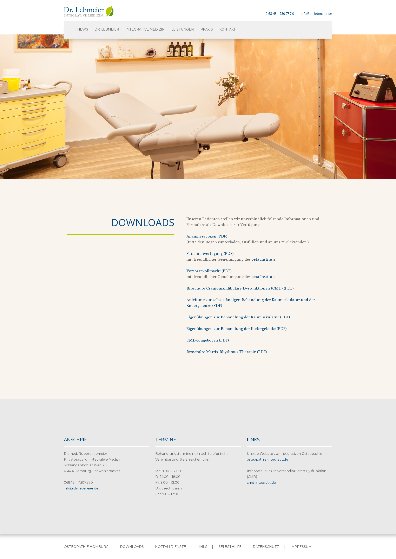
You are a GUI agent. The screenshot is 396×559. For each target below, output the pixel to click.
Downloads (132, 547)
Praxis (206, 29)
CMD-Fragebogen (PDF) (207, 340)
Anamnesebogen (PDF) (206, 236)
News (82, 29)
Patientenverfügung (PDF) (210, 254)
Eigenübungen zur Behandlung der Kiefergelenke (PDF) (236, 329)
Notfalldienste (170, 547)
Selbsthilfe (230, 547)
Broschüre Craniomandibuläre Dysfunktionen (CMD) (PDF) (240, 288)
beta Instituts (263, 259)
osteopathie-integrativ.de (267, 459)
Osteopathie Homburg (86, 547)
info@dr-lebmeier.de (316, 13)
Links (202, 547)
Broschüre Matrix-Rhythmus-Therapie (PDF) (226, 352)
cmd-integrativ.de (261, 483)
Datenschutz (266, 547)
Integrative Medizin (145, 29)
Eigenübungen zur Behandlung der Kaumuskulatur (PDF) (238, 317)
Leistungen (182, 29)
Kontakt (227, 29)
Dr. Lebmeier (107, 29)
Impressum (301, 547)
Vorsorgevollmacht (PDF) (209, 271)
